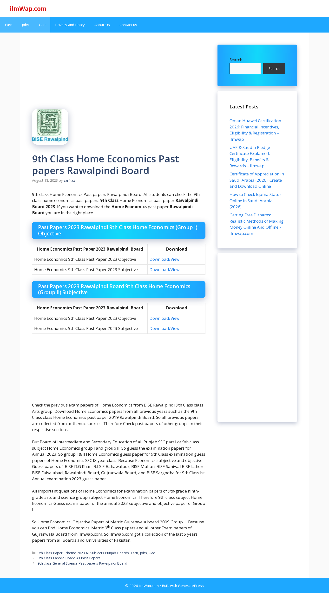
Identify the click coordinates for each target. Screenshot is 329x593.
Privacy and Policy (70, 24)
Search (236, 59)
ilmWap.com (28, 8)
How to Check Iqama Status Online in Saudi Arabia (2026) (256, 200)
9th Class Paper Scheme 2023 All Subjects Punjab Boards (83, 553)
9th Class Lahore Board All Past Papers (69, 558)
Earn (8, 24)
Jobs (25, 24)
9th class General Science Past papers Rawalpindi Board (82, 563)
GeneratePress (191, 585)
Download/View (164, 259)
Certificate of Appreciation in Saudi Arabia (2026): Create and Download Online (257, 180)
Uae (42, 24)
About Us (102, 24)
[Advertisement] (257, 337)
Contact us (128, 24)
